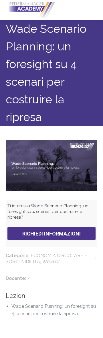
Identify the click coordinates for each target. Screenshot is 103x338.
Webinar (51, 261)
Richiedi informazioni (51, 234)
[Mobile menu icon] (93, 10)
